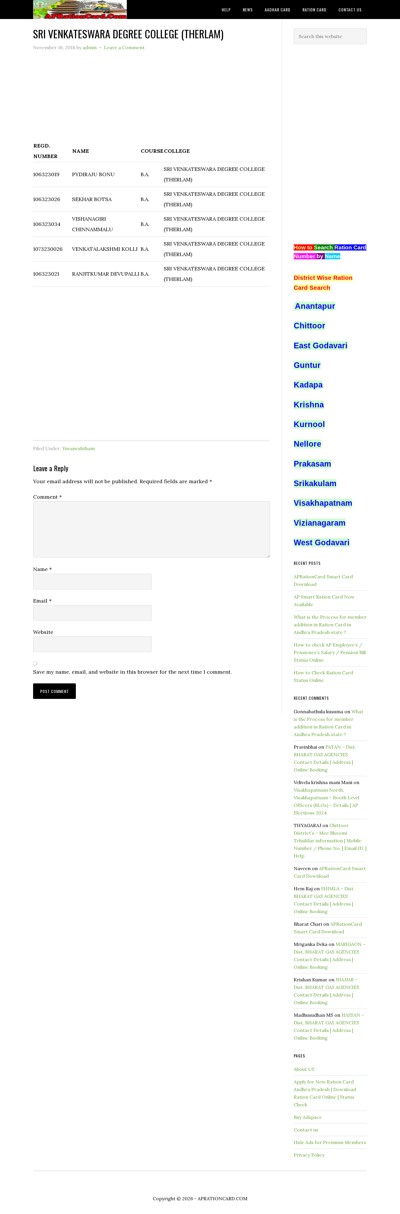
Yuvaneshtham (78, 448)
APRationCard (80, 9)
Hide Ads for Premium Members (330, 1142)
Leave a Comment (124, 47)
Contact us (306, 1130)
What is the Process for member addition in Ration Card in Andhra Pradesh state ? (330, 624)
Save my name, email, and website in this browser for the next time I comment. (132, 671)
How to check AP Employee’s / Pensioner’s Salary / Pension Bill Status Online (330, 652)
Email (42, 600)
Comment (47, 496)
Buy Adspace (308, 1117)
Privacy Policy (309, 1155)
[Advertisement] (151, 99)
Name (42, 569)
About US (304, 1069)
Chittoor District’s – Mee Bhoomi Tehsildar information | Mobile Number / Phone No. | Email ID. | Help (330, 840)
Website (43, 632)
